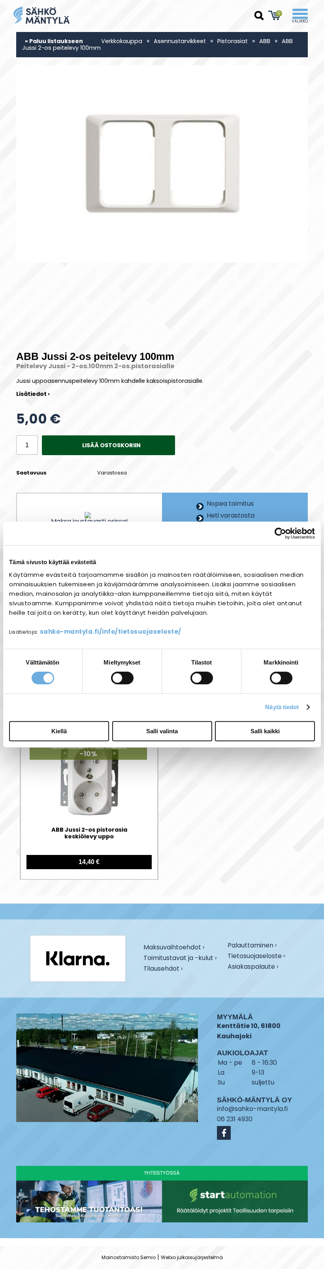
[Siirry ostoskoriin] (274, 15)
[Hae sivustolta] (259, 16)
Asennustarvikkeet (180, 41)
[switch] (122, 678)
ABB (264, 41)
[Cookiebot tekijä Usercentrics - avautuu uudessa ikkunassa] (280, 533)
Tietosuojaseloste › (256, 956)
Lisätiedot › (33, 394)
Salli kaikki (265, 731)
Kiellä (59, 731)
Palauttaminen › (252, 946)
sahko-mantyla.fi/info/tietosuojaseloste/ (110, 631)
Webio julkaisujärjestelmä (192, 1257)
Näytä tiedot (282, 707)
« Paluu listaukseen (54, 41)
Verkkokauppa (121, 41)
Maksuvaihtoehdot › (173, 948)
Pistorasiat (232, 41)
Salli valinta (162, 731)
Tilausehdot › (163, 969)
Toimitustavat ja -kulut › (180, 958)
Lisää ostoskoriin (111, 445)
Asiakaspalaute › (253, 967)
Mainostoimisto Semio (129, 1257)
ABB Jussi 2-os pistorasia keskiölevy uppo (89, 833)
